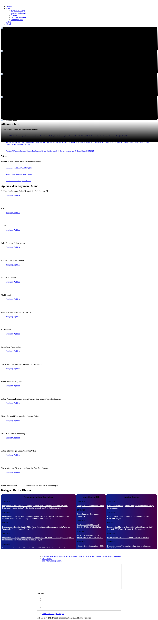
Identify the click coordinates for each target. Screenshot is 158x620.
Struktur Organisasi (18, 13)
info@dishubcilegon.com (51, 561)
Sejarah (14, 15)
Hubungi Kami (17, 20)
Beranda (9, 6)
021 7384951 (47, 559)
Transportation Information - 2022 (90, 506)
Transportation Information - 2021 (90, 546)
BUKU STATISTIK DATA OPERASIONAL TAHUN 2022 (90, 536)
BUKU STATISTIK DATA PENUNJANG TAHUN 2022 (89, 526)
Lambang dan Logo (18, 17)
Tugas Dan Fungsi (18, 11)
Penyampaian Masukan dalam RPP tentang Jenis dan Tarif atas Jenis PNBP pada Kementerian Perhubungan (129, 528)
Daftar (8, 22)
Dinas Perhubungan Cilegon (53, 614)
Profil (8, 8)
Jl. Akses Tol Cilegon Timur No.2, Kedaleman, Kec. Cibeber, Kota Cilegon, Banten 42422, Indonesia (81, 556)
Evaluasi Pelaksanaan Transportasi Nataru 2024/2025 (128, 538)
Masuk (8, 24)
